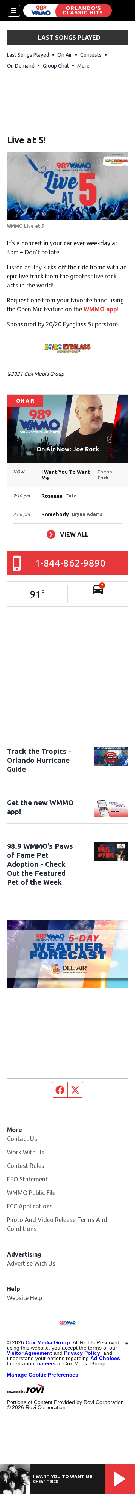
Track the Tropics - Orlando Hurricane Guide (39, 760)
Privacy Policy (82, 1353)
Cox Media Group (48, 1342)
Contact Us (22, 1138)
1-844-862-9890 (70, 563)
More (83, 66)
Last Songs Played (28, 55)
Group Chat (56, 66)
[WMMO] (67, 10)
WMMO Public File (31, 1192)
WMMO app (100, 309)
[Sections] (14, 11)
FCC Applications (30, 1206)
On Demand (20, 66)
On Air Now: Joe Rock (67, 449)
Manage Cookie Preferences (42, 1375)
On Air (64, 55)
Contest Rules (25, 1165)
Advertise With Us (31, 1263)
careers (46, 1363)
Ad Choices (105, 1358)
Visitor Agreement (29, 1353)
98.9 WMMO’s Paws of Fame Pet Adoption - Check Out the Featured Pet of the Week (40, 864)
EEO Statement (27, 1179)
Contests (91, 55)
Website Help (24, 1297)
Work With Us (25, 1152)
